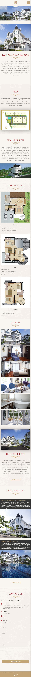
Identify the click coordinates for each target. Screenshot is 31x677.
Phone (4, 639)
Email (3, 633)
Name (3, 627)
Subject (4, 645)
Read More (15, 479)
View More (15, 582)
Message (4, 650)
